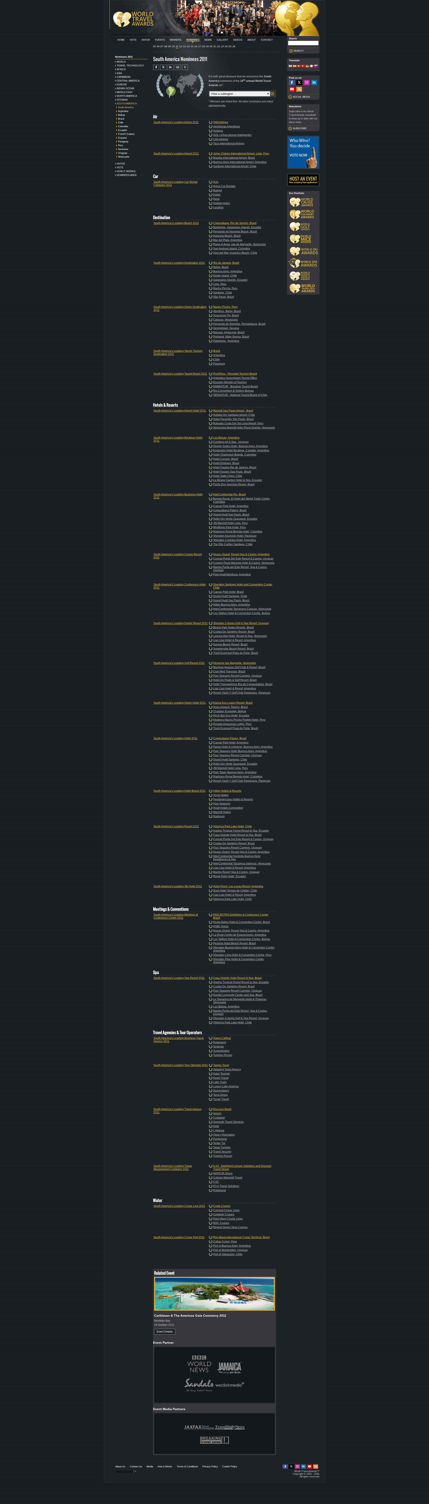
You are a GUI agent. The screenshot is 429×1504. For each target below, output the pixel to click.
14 (188, 46)
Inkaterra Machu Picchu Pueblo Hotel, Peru (239, 719)
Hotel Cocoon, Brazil (225, 458)
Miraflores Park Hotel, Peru (229, 527)
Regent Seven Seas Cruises (230, 1227)
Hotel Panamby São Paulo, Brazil (233, 419)
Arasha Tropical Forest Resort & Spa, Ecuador (241, 830)
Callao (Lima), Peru (225, 1241)
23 (222, 46)
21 (215, 46)
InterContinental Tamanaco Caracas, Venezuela (242, 608)
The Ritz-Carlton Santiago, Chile (232, 544)
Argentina (123, 111)
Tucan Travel (221, 1099)
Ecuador (122, 130)
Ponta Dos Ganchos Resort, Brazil (233, 484)
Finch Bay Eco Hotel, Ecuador (231, 715)
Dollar (217, 194)
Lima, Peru (219, 284)
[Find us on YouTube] (292, 89)
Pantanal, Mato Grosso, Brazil (231, 336)
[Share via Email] (178, 67)
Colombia (123, 126)
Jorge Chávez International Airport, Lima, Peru (241, 153)
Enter (146, 39)
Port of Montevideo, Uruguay (230, 1250)
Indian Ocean (125, 88)
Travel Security (222, 1151)
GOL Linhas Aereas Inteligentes (232, 135)
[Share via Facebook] (156, 67)
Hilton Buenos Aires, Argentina (231, 604)
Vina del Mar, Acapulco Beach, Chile (235, 252)
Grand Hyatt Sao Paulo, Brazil (231, 514)
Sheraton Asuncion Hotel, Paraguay (235, 535)
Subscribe (300, 128)
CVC (216, 1181)
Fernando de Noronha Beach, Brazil (235, 231)
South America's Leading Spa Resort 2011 (179, 978)
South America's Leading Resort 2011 (176, 826)
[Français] (311, 66)
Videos (237, 39)
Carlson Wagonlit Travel (227, 1177)
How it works (126, 171)
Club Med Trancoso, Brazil (229, 671)
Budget (217, 190)
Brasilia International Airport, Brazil (234, 157)
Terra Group (220, 1094)
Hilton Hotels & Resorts (227, 790)
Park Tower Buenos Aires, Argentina (235, 772)
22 (218, 46)
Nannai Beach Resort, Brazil (230, 644)
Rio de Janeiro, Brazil (226, 262)
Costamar (219, 1117)
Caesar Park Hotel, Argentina (230, 506)
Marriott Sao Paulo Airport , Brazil (233, 410)
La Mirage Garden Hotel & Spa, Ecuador (237, 480)
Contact (267, 39)
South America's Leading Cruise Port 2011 (179, 1237)
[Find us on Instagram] (306, 82)
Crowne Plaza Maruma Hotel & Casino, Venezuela (243, 562)
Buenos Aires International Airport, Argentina (240, 162)
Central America (128, 80)
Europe (122, 84)
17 (199, 46)
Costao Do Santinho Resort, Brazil (234, 631)
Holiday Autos (221, 203)
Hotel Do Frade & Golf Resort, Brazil (235, 680)
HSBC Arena (221, 926)
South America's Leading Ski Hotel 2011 (178, 886)
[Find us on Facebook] (292, 82)
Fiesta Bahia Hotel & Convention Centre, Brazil (241, 922)
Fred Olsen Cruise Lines (228, 1218)
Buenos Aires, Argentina (227, 271)
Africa (121, 69)
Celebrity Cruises (223, 1214)
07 (162, 46)
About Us (120, 1466)
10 (173, 46)
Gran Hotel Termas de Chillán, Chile (235, 890)
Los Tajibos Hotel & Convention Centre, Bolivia (241, 613)
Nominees (192, 39)
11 (177, 46)
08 (165, 46)
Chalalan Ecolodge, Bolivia (229, 711)
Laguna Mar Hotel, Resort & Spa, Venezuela (240, 636)
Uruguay (122, 153)
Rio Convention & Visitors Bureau (233, 390)
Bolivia (121, 115)
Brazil (121, 118)
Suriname (123, 149)
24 (226, 46)
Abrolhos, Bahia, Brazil (227, 311)
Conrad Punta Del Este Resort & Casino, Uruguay (243, 558)
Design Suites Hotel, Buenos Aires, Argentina (240, 446)
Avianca (218, 130)
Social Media (301, 96)
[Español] (295, 66)
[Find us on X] (299, 82)
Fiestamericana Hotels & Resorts (233, 799)
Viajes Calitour (222, 1038)
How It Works (165, 1466)
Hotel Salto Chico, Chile (227, 475)
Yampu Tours (221, 1065)
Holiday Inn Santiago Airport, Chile (234, 414)
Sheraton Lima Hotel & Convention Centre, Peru (242, 955)
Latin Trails (220, 1082)
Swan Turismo (222, 1147)
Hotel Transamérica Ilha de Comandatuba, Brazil (242, 684)
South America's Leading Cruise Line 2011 (179, 1206)
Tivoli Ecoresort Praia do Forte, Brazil (235, 653)
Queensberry (221, 1090)
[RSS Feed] (299, 89)
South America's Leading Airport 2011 (176, 153)
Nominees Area (127, 175)
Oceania (122, 99)
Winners (175, 39)
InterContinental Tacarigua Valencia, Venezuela (242, 863)
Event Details (165, 1331)
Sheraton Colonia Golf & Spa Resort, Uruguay (241, 623)
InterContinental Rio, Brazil (229, 494)
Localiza (218, 207)
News (208, 39)
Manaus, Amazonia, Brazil (229, 332)
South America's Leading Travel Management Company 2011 (173, 1167)
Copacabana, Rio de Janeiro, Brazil (235, 223)
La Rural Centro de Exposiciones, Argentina (239, 934)
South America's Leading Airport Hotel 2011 (180, 410)
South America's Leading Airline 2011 (176, 122)
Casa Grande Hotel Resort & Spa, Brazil (237, 834)
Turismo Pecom (222, 1055)
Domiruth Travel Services (228, 1122)
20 (211, 46)
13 (184, 46)
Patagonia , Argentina (226, 340)
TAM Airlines (220, 122)
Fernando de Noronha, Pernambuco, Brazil (239, 323)
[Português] (299, 66)
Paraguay (123, 141)
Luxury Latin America (226, 1086)
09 (169, 46)
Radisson (219, 816)
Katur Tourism (221, 1073)
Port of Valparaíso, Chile (227, 1254)
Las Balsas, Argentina (226, 437)
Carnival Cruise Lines (226, 1210)
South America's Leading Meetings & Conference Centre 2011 (176, 916)
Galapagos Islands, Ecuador (230, 279)
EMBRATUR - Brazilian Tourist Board (235, 386)
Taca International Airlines (228, 143)
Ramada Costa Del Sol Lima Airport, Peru (238, 423)
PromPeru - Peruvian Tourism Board (235, 373)
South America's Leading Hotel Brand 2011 (180, 790)
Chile (120, 122)
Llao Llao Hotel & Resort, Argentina (234, 640)
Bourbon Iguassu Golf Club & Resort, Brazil (239, 667)
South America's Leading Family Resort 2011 (181, 623)
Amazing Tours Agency (227, 1069)
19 (207, 46)
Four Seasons (221, 803)
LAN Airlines (220, 139)
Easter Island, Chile (225, 275)
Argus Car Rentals (224, 186)
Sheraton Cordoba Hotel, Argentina (234, 540)
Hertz (216, 199)
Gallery (222, 39)
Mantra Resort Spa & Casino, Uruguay (236, 872)
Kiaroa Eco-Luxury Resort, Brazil (233, 702)
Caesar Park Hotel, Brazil (228, 592)
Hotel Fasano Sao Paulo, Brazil (232, 471)
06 (158, 46)
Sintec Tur (219, 1143)
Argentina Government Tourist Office (235, 378)
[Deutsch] (307, 66)
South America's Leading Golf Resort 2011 (179, 663)
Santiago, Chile (222, 292)
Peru (120, 145)
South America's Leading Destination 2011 (179, 262)
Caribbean (123, 77)
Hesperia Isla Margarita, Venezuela (234, 663)
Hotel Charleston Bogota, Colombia (234, 454)
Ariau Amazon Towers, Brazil (230, 707)
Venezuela (123, 156)
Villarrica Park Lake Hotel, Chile (232, 826)
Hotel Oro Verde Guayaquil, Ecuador (235, 518)
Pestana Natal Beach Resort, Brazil (234, 943)
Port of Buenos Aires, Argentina (232, 1245)
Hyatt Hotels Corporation (228, 807)
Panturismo (220, 1139)
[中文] (303, 66)
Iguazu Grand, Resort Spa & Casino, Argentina (241, 554)
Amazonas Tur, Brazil (226, 315)
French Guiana (126, 134)
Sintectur (218, 1046)
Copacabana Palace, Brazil (229, 510)
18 (203, 46)
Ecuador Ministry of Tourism (230, 382)
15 (192, 46)
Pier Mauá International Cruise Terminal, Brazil (241, 1237)
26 (234, 46)
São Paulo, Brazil (223, 296)
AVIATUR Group (223, 1173)
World (121, 61)
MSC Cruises (221, 1223)
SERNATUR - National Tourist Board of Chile (240, 395)
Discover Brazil (222, 1109)
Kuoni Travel (221, 1077)
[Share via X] (163, 67)
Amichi (217, 1113)
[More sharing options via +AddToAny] (185, 67)
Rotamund (219, 1042)
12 (180, 46)
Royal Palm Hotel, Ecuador (229, 876)
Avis (215, 182)
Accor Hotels (221, 795)
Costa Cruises (221, 1206)
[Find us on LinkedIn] (314, 82)
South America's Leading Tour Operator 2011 (181, 1065)
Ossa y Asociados (224, 1134)
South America (127, 103)
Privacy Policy (210, 1466)
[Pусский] (316, 66)
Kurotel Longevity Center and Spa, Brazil (238, 995)
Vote (133, 39)
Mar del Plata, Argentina (227, 240)
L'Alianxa (218, 1130)
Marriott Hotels (222, 812)
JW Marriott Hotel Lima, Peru (230, 523)
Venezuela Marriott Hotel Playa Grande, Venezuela (244, 427)
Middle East (125, 92)
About (251, 39)
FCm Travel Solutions (226, 1186)
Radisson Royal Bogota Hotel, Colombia (237, 531)
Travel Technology (130, 65)
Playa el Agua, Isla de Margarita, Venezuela (239, 244)
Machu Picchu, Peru (225, 288)
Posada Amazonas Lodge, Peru (232, 724)
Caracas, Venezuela (225, 319)
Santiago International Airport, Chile (234, 166)
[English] (290, 66)
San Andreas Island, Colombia (231, 248)
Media (150, 1466)
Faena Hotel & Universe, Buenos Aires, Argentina (243, 746)
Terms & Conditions (187, 1466)
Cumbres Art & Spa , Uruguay (231, 442)
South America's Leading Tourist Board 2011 (180, 373)
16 (196, 46)
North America (127, 96)
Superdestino (221, 1050)
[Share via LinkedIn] (170, 67)
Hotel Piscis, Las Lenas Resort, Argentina (238, 886)
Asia (119, 73)
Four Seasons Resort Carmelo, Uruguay (237, 675)
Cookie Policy (229, 1466)
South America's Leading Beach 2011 (176, 223)
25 (230, 46)
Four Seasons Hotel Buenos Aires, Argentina (240, 751)
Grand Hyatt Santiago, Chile (230, 596)
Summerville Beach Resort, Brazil (233, 648)
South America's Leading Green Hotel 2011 (180, 702)
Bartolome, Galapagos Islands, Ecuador (237, 227)
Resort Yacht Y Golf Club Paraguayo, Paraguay (241, 692)
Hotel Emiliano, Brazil (226, 463)
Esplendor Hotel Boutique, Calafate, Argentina (241, 450)
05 (154, 46)
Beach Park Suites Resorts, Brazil (233, 627)
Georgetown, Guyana (226, 328)
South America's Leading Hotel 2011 (176, 738)
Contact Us (136, 1466)
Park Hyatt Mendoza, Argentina (232, 574)
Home (121, 39)
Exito (216, 1126)
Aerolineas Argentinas (226, 126)
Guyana (122, 137)
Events (160, 39)
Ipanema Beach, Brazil (227, 235)
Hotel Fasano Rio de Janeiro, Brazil (234, 467)
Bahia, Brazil (221, 267)
